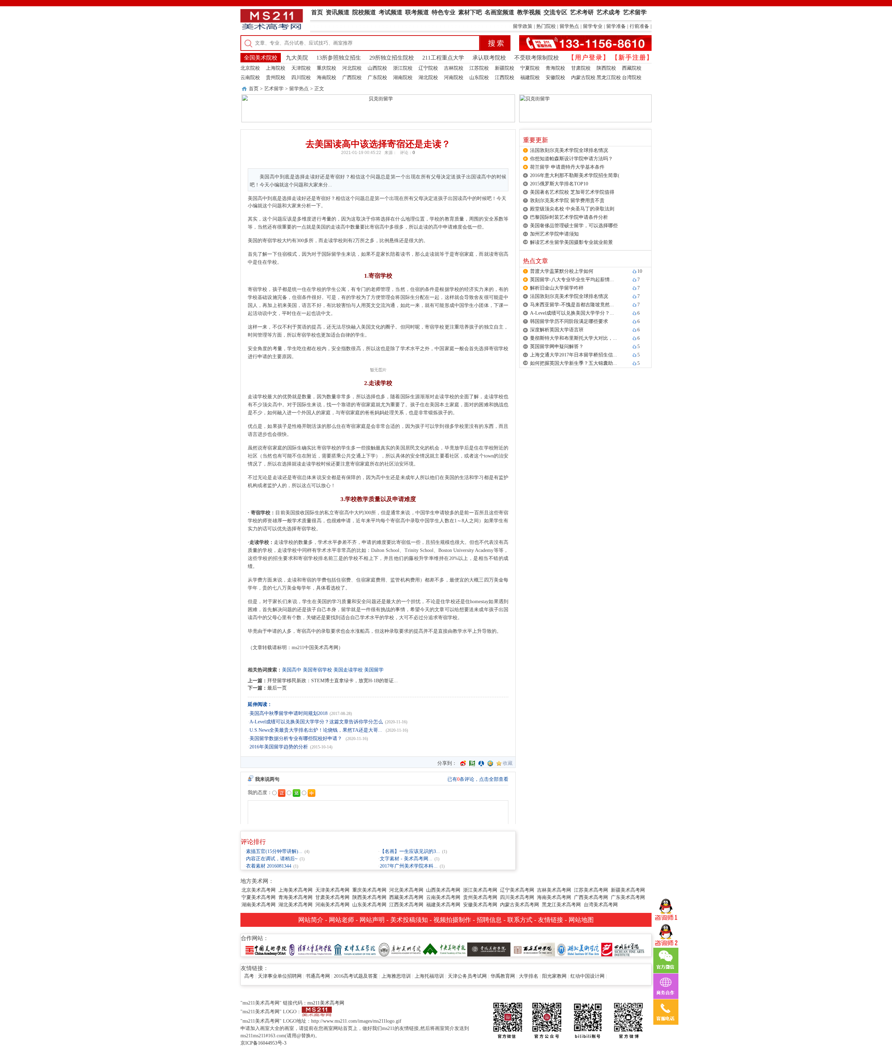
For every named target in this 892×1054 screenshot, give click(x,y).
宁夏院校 (530, 68)
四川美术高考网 (517, 897)
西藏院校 (631, 68)
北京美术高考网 (258, 890)
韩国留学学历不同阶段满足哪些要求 (569, 321)
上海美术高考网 (295, 890)
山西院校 (377, 68)
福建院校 (530, 77)
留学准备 (616, 26)
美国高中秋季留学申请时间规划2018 (288, 713)
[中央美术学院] (444, 949)
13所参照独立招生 (338, 58)
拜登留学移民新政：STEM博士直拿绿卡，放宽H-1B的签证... (332, 680)
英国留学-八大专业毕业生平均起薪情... (572, 279)
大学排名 (528, 976)
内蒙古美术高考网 (519, 904)
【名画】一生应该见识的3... (410, 851)
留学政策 (522, 26)
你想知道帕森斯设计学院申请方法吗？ (571, 158)
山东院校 (479, 77)
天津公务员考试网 (467, 976)
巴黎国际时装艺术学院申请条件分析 (569, 217)
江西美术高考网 (406, 904)
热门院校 (546, 26)
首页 (254, 88)
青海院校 (555, 68)
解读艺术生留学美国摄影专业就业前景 (571, 242)
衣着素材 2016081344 (268, 866)
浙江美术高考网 (480, 890)
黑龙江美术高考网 (561, 904)
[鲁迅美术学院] (488, 949)
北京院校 (250, 68)
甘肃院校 (581, 68)
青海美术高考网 (295, 897)
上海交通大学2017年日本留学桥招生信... (573, 354)
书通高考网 (318, 976)
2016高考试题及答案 (356, 976)
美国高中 (291, 669)
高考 (249, 976)
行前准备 (639, 26)
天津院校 (301, 68)
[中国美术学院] (265, 949)
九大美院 (297, 58)
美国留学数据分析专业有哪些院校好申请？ (296, 738)
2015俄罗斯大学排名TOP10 (559, 183)
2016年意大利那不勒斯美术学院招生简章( (575, 175)
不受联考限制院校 (536, 58)
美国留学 (374, 669)
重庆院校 (326, 68)
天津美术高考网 (332, 890)
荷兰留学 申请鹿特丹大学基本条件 (567, 167)
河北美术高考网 (406, 890)
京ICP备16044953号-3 (263, 1043)
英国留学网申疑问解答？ (557, 346)
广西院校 (352, 77)
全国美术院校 (260, 58)
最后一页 (277, 688)
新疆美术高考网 (628, 890)
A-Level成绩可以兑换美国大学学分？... (572, 313)
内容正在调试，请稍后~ (272, 858)
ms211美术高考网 (325, 1003)
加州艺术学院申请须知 (554, 234)
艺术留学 (274, 88)
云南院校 (250, 77)
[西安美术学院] (533, 949)
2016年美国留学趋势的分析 (278, 746)
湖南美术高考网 (258, 904)
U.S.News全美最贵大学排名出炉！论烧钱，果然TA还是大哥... (316, 730)
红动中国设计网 (587, 976)
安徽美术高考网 (480, 904)
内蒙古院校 (583, 77)
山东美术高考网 (369, 904)
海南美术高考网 (554, 897)
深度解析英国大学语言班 (557, 329)
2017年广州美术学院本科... (409, 866)
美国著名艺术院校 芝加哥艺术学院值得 (572, 192)
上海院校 (275, 68)
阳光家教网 (554, 976)
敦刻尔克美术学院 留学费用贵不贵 (567, 200)
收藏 (508, 763)
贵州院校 (275, 77)
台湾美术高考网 (601, 904)
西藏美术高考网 (406, 897)
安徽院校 (555, 77)
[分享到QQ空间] (490, 763)
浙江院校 (403, 68)
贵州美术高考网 (480, 897)
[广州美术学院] (399, 949)
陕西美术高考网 (369, 897)
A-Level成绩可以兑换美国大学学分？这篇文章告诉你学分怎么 (316, 721)
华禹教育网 (503, 976)
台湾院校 (631, 77)
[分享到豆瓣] (472, 763)
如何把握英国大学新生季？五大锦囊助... (573, 363)
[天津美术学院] (355, 949)
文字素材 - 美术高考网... (406, 858)
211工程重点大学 (443, 58)
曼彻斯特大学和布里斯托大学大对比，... (573, 338)
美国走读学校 (348, 669)
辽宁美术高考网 (517, 890)
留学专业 (592, 26)
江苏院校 (479, 68)
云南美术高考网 (443, 897)
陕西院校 (606, 68)
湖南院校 (403, 77)
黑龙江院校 (609, 77)
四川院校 (301, 77)
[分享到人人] (481, 763)
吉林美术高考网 (554, 890)
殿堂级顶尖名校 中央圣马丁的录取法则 (572, 208)
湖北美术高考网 (295, 904)
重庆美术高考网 (369, 890)
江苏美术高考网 (591, 890)
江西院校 (504, 77)
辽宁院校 (428, 68)
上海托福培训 (429, 976)
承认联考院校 (489, 58)
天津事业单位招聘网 (280, 976)
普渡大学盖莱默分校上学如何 (561, 271)
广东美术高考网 (628, 897)
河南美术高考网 (332, 904)
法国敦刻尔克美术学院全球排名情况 (569, 150)
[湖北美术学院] (578, 949)
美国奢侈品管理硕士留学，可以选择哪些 (574, 225)
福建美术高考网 (443, 904)
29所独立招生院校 (391, 58)
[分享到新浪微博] (463, 763)
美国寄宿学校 (317, 669)
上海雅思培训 (396, 976)
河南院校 (453, 77)
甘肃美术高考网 (332, 897)
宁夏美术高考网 (258, 897)
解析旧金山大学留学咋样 (557, 288)
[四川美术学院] (622, 949)
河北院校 (352, 68)
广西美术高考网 (591, 897)
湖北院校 (428, 77)
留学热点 (569, 26)
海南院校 (326, 77)
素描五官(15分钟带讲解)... (274, 851)
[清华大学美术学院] (310, 949)
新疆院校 (504, 68)
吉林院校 (453, 68)
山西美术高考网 (443, 890)
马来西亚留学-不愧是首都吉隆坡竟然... (572, 304)
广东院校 (377, 77)
